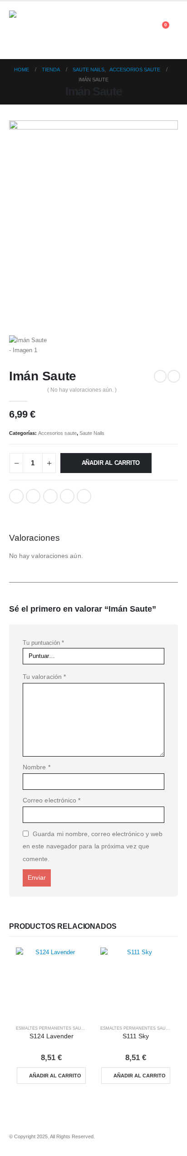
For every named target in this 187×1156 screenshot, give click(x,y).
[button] (172, 35)
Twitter (33, 496)
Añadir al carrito (111, 462)
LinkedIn (50, 496)
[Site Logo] (34, 30)
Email (84, 496)
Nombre (36, 767)
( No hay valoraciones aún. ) (82, 390)
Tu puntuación (43, 642)
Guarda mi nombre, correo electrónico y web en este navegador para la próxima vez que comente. (92, 846)
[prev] (160, 376)
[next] (173, 376)
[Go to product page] (51, 982)
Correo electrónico (51, 800)
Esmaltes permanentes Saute (51, 1028)
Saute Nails (91, 433)
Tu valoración (44, 676)
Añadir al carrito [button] (55, 1075)
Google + (67, 496)
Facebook (16, 496)
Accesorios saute (57, 433)
